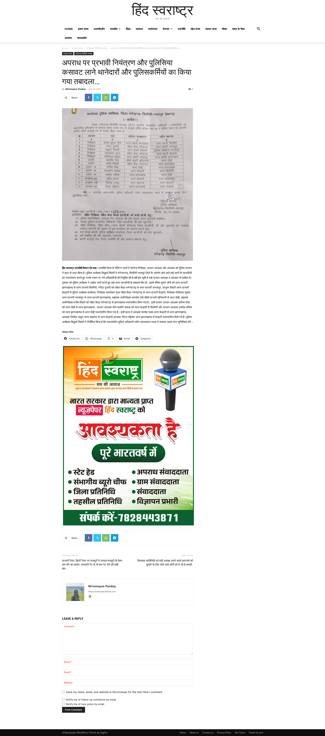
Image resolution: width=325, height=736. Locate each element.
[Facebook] (88, 97)
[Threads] (91, 596)
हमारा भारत (83, 29)
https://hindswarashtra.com (102, 591)
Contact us (207, 732)
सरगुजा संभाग (77, 48)
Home (69, 29)
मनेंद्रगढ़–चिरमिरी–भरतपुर (96, 48)
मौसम (224, 29)
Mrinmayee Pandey (75, 89)
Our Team (240, 732)
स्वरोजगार (152, 29)
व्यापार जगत (211, 29)
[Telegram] (114, 97)
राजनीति (181, 29)
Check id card (256, 732)
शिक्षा (128, 29)
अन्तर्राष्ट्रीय (99, 29)
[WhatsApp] (106, 97)
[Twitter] (97, 97)
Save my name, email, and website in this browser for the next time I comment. (114, 692)
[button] (258, 29)
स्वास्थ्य (139, 29)
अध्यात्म (68, 38)
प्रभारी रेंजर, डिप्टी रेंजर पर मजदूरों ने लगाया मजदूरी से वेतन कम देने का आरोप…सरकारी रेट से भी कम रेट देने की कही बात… (92, 564)
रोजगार (166, 29)
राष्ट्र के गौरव (238, 29)
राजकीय (114, 29)
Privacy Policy (224, 732)
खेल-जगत (195, 29)
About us (194, 732)
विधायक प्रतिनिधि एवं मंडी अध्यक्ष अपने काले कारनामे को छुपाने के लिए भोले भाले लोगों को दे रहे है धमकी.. (165, 562)
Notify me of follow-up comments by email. (91, 699)
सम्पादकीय (82, 38)
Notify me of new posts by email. (85, 704)
